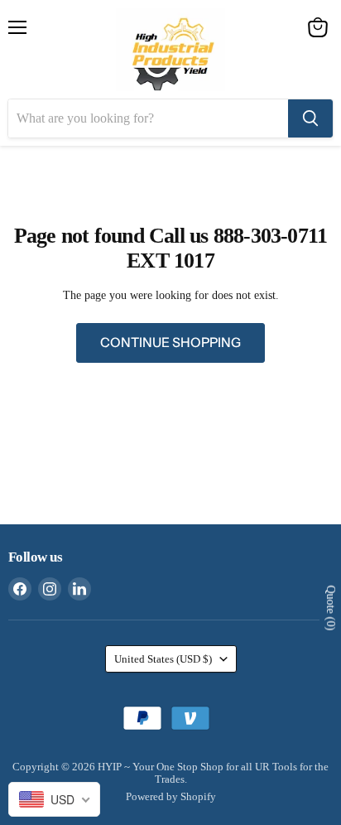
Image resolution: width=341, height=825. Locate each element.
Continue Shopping (170, 342)
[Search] (310, 118)
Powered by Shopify (171, 796)
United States (163, 659)
